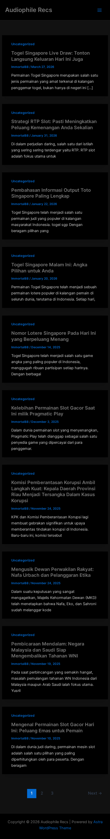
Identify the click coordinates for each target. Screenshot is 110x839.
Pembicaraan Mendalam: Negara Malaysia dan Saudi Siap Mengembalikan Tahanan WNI (47, 649)
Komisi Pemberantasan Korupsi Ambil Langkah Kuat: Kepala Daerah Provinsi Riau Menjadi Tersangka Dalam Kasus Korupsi (53, 491)
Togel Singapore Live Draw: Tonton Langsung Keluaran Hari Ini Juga (50, 56)
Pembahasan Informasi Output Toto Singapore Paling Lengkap (51, 193)
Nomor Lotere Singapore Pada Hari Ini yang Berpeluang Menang (53, 336)
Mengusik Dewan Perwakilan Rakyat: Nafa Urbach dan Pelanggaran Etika (52, 572)
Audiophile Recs (28, 10)
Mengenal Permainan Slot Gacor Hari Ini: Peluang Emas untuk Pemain (52, 727)
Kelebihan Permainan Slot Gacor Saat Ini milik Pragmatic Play (53, 411)
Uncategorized (23, 44)
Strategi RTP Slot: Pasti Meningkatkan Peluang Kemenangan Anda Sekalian (54, 124)
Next (95, 793)
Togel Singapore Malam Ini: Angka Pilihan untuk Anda (49, 267)
